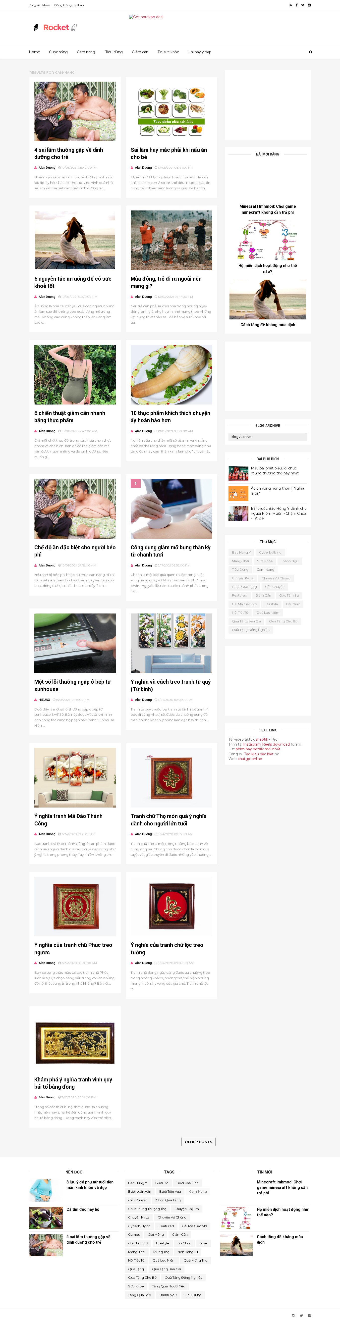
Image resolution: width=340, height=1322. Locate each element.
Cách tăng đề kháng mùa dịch (267, 324)
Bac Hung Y (241, 552)
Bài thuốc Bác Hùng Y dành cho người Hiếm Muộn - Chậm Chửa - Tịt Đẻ (279, 513)
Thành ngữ (289, 561)
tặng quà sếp (139, 1295)
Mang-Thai (240, 561)
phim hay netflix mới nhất (258, 749)
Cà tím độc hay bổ (82, 1209)
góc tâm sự (289, 595)
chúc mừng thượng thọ (147, 1209)
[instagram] (309, 5)
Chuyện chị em (186, 1209)
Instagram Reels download (267, 744)
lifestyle (271, 604)
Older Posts (198, 1142)
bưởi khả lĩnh (187, 1183)
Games (134, 1234)
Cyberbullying (270, 552)
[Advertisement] (267, 105)
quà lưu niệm (267, 612)
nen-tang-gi (187, 1252)
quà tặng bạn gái (246, 621)
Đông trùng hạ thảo (69, 5)
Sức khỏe (265, 561)
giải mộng (156, 1234)
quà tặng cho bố (283, 621)
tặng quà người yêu (168, 1286)
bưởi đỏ (161, 1183)
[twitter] (302, 5)
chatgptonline (250, 759)
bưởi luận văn (139, 1191)
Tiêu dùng (114, 52)
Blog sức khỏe (39, 5)
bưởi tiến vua (170, 1191)
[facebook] (296, 5)
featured (239, 595)
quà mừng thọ (195, 1260)
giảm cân (263, 595)
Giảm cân (140, 52)
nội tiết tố (240, 612)
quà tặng (136, 1269)
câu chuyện (274, 587)
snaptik (262, 739)
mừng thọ (161, 1252)
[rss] (290, 5)
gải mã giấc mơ (244, 604)
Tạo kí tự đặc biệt (259, 754)
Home (34, 52)
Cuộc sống (58, 52)
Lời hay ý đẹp (199, 52)
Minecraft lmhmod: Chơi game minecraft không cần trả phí (282, 1187)
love (203, 1243)
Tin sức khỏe (168, 52)
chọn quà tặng (244, 587)
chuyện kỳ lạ (242, 578)
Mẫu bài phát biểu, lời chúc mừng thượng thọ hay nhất (275, 470)
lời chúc (293, 604)
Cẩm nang (86, 52)
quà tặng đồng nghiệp (251, 630)
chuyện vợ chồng (276, 578)
